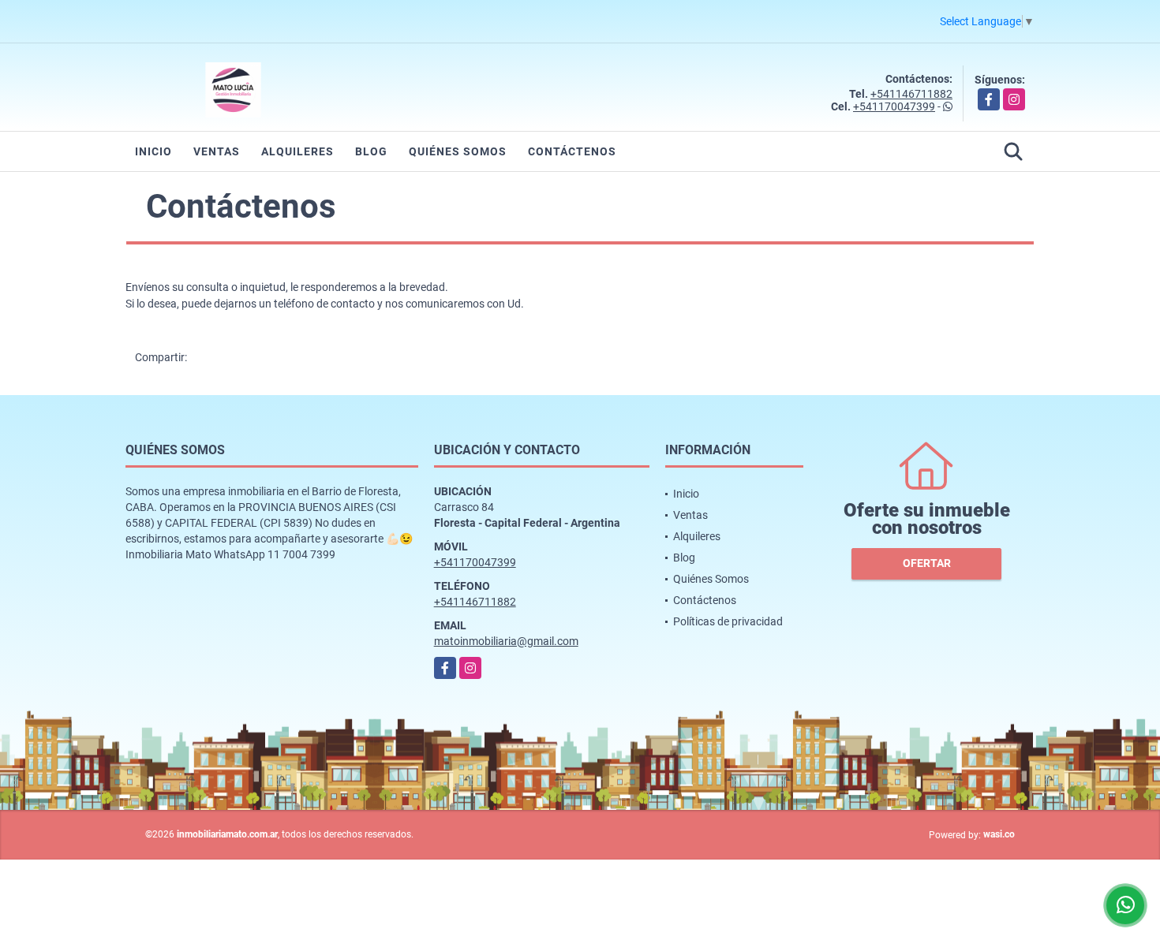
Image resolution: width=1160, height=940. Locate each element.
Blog (371, 151)
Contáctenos (572, 151)
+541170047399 (894, 106)
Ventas (216, 151)
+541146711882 (911, 94)
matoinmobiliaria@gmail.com (506, 641)
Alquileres (297, 151)
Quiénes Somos (458, 151)
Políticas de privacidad (728, 621)
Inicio (153, 151)
